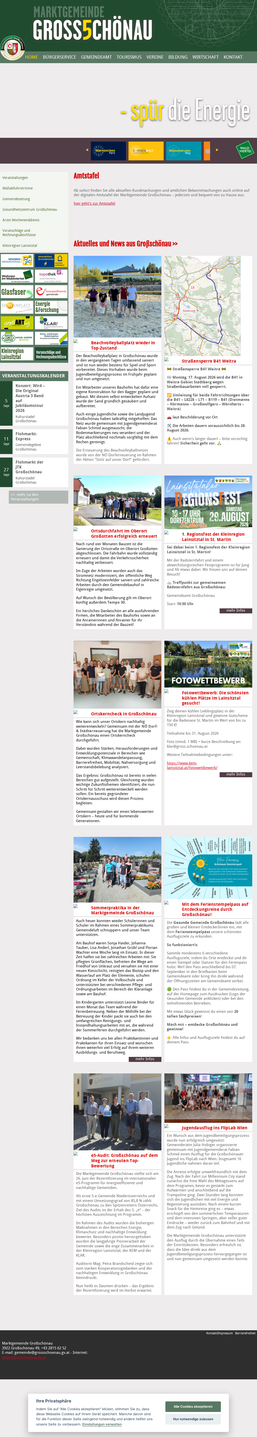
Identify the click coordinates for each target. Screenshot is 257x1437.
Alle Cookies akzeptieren (193, 1406)
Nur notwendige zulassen (193, 1419)
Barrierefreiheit (245, 1333)
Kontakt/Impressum (219, 1333)
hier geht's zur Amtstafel (94, 204)
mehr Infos (235, 611)
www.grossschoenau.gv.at (24, 1358)
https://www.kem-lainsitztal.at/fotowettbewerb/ (183, 763)
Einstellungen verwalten (102, 1424)
